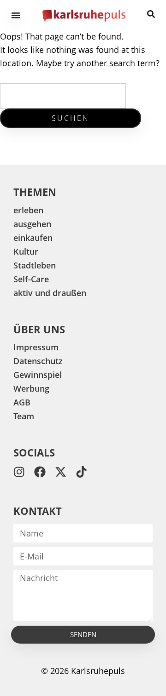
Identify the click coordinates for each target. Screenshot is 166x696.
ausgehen (32, 223)
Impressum (36, 347)
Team (23, 416)
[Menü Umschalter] (15, 15)
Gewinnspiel (37, 374)
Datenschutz (38, 360)
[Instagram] (19, 472)
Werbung (31, 388)
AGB (21, 402)
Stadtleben (34, 265)
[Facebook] (40, 472)
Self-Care (31, 279)
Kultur (25, 251)
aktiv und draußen (49, 292)
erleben (28, 210)
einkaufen (33, 237)
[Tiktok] (81, 472)
